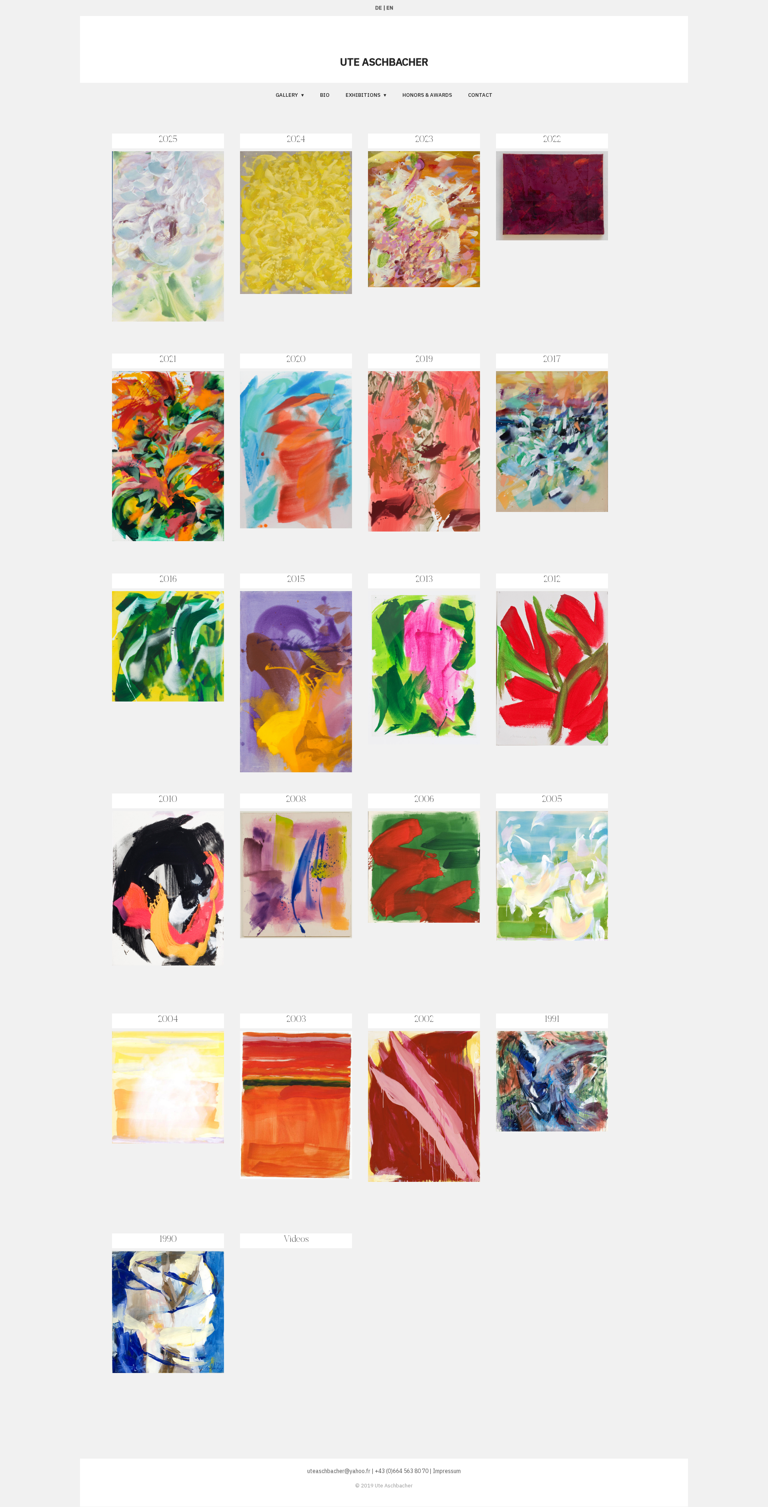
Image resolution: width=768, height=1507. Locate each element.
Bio (325, 95)
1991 (552, 1019)
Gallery (287, 95)
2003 (296, 1019)
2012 (552, 579)
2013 (424, 579)
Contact (480, 95)
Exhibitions (363, 95)
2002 (424, 1019)
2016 (168, 579)
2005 (552, 799)
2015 (296, 579)
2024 (296, 139)
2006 (424, 799)
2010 (168, 799)
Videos (296, 1239)
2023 (424, 139)
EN (389, 7)
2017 (552, 359)
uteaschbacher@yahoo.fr (338, 1471)
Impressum (447, 1471)
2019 (424, 359)
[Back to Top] (748, 1441)
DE (378, 7)
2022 (552, 139)
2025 (168, 139)
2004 (168, 1019)
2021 (168, 359)
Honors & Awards (427, 95)
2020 (296, 359)
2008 (296, 799)
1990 (168, 1239)
